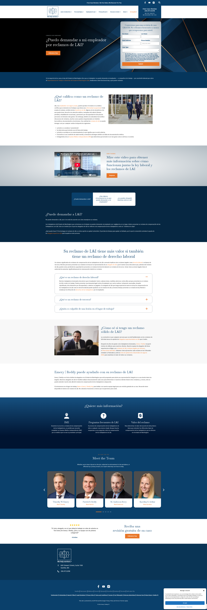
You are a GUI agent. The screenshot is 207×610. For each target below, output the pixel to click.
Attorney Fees (140, 595)
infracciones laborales (108, 350)
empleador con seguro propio (69, 106)
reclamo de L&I (95, 121)
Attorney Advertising (129, 595)
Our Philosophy (118, 595)
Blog (74, 595)
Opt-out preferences (181, 606)
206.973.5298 (65, 571)
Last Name (144, 34)
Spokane (116, 591)
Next (163, 490)
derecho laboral (137, 262)
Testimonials (54, 595)
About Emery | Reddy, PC (151, 595)
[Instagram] (153, 3)
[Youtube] (149, 3)
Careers (111, 595)
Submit (140, 64)
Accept (185, 603)
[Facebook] (145, 3)
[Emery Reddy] (53, 12)
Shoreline (109, 591)
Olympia (102, 591)
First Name (125, 34)
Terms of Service (120, 601)
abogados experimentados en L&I (129, 339)
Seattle (77, 591)
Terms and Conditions (101, 595)
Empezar (112, 175)
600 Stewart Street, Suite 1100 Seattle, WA (72, 566)
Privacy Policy (189, 606)
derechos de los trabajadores (84, 290)
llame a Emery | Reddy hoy (85, 386)
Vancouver (83, 591)
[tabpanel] (60, 489)
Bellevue (90, 591)
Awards (69, 595)
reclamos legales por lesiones (136, 348)
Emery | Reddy (140, 344)
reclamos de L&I (121, 348)
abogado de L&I (112, 264)
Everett (97, 591)
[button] (204, 590)
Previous (44, 490)
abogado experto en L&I (54, 233)
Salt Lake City (131, 591)
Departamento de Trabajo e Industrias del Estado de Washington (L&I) (68, 80)
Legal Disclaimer (81, 595)
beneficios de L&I (80, 110)
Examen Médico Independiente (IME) (80, 137)
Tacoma (123, 591)
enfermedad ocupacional (93, 108)
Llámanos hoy (53, 53)
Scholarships (62, 595)
